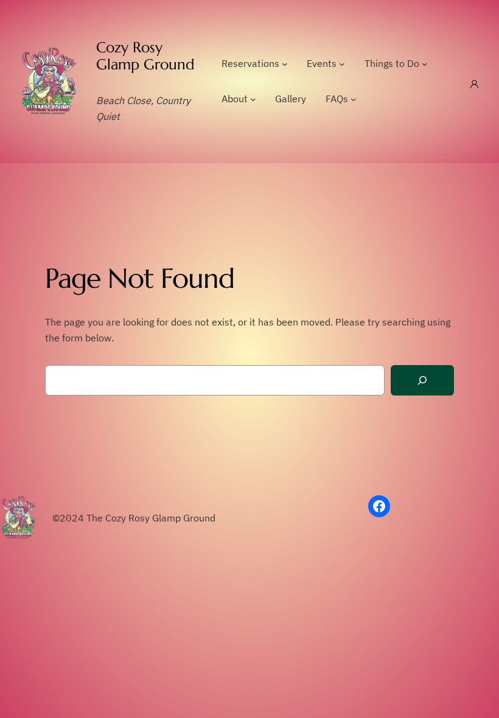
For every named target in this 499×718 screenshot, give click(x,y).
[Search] (422, 380)
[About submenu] (253, 99)
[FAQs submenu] (354, 99)
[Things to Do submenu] (425, 64)
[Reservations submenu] (285, 64)
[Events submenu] (342, 64)
